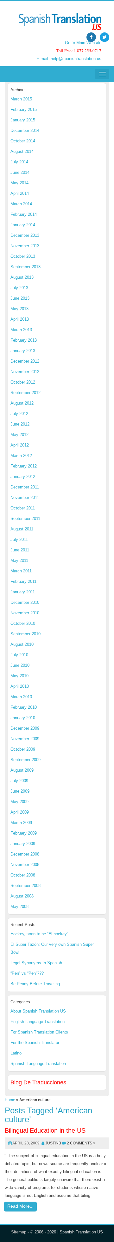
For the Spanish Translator (34, 1042)
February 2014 (23, 214)
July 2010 (19, 654)
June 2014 (19, 172)
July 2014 (19, 162)
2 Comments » (81, 1143)
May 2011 (19, 560)
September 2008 (25, 885)
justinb (53, 1143)
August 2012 (22, 403)
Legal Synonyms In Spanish (36, 962)
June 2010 (19, 665)
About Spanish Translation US (38, 1011)
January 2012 (22, 476)
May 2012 (19, 434)
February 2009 (23, 833)
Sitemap (18, 1232)
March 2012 (21, 455)
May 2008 (19, 906)
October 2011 (22, 508)
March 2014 (21, 203)
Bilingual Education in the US (45, 1130)
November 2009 (24, 738)
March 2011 (21, 571)
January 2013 (22, 350)
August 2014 (22, 151)
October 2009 (22, 749)
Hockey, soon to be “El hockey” (39, 934)
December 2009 (24, 728)
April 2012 (19, 445)
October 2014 (22, 141)
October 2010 (22, 623)
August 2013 (22, 277)
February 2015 (23, 109)
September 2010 (25, 633)
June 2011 (19, 550)
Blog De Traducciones (38, 1082)
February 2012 (23, 466)
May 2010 (19, 675)
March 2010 (21, 696)
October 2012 (22, 382)
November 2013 (24, 245)
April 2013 (19, 319)
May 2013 (19, 308)
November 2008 (24, 864)
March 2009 (21, 822)
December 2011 (24, 487)
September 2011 (25, 518)
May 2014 (19, 183)
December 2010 (24, 602)
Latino (16, 1053)
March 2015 (21, 99)
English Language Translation (37, 1021)
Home (10, 1100)
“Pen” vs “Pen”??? (27, 973)
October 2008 (22, 875)
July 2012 (19, 413)
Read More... (20, 1206)
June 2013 (19, 298)
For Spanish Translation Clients (39, 1032)
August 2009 (22, 770)
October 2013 (22, 256)
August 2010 (22, 644)
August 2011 (21, 529)
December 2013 (24, 235)
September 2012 (25, 392)
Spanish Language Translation (38, 1063)
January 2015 (22, 120)
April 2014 (19, 193)
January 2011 (22, 592)
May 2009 (19, 801)
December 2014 (24, 130)
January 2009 (22, 843)
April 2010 (19, 686)
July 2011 (19, 539)
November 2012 (24, 371)
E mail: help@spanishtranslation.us (68, 58)
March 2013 (21, 329)
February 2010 (23, 707)
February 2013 (23, 340)
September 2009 (25, 759)
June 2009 (19, 791)
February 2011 (23, 581)
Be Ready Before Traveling (35, 983)
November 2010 (24, 613)
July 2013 (19, 287)
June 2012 (19, 424)
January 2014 (22, 224)
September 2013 (25, 266)
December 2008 (24, 854)
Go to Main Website (83, 42)
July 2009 (19, 780)
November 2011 (24, 497)
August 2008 (22, 896)
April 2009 (19, 812)
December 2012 (24, 361)
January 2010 (22, 717)
